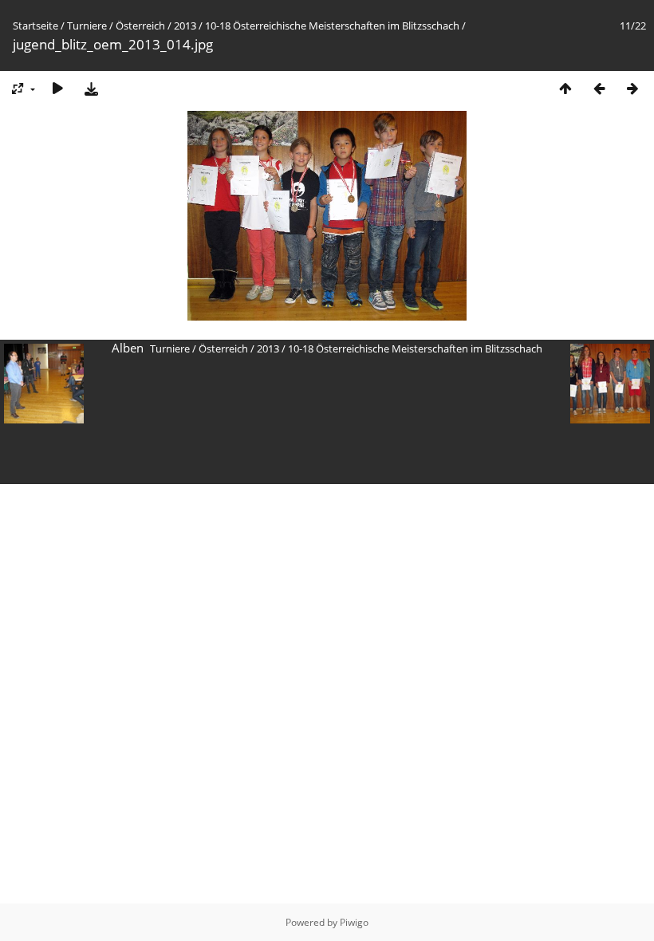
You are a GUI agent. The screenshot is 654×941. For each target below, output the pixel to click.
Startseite (35, 25)
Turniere (87, 25)
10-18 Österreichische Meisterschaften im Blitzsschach (332, 25)
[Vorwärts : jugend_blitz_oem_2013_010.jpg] (632, 88)
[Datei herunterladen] (91, 88)
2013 (185, 25)
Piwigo (354, 922)
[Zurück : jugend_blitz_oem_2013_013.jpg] (599, 88)
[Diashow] (57, 88)
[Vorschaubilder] (565, 88)
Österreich (140, 25)
